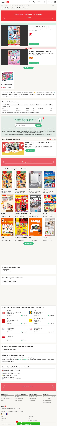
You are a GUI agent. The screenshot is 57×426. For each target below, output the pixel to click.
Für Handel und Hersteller (6, 398)
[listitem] (7, 80)
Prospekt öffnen (34, 44)
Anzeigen (53, 5)
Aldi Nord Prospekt (33, 396)
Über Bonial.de (4, 396)
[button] (28, 34)
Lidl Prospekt (32, 400)
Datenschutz (3, 418)
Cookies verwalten (33, 420)
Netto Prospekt (32, 398)
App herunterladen (47, 400)
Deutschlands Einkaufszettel (49, 396)
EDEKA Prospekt (18, 396)
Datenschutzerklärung (36, 132)
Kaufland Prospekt (19, 398)
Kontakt (30, 418)
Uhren (9, 281)
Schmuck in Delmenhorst (9, 349)
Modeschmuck (6, 270)
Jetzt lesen (30, 150)
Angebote (11, 5)
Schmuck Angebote (23, 359)
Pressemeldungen (47, 402)
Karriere (2, 400)
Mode (14, 281)
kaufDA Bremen (4, 5)
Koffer (4, 281)
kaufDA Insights (46, 398)
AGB (2, 420)
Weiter (38, 125)
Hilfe (2, 416)
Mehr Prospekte (28, 67)
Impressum (31, 416)
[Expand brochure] (14, 35)
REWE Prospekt (18, 400)
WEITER (28, 17)
